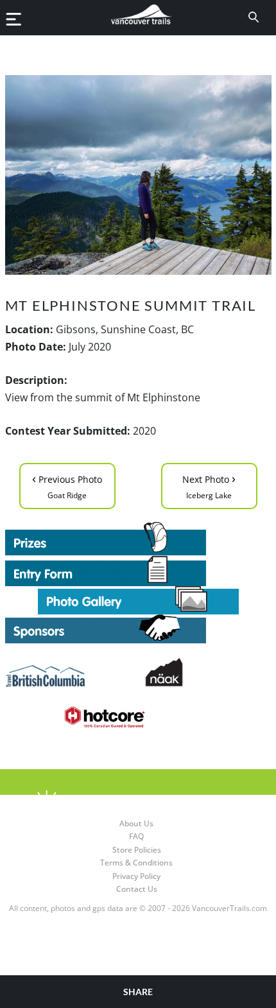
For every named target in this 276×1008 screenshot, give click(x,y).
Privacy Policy (136, 876)
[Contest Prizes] (138, 538)
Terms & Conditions (136, 862)
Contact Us (136, 888)
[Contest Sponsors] (138, 628)
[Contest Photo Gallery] (138, 599)
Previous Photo (67, 485)
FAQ (136, 836)
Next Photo (209, 485)
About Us (136, 823)
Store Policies (136, 849)
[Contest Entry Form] (138, 570)
